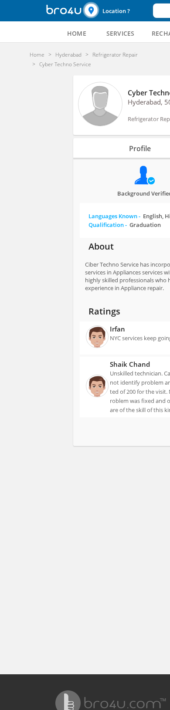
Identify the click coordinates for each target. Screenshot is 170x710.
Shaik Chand (130, 364)
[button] (117, 11)
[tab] (77, 33)
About (101, 246)
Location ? (116, 11)
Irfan (117, 329)
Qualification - (124, 225)
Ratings (104, 311)
